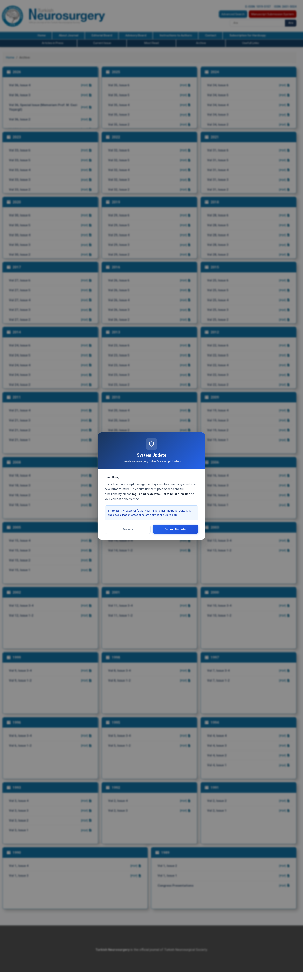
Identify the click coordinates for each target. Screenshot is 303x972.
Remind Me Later (176, 529)
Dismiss (127, 529)
